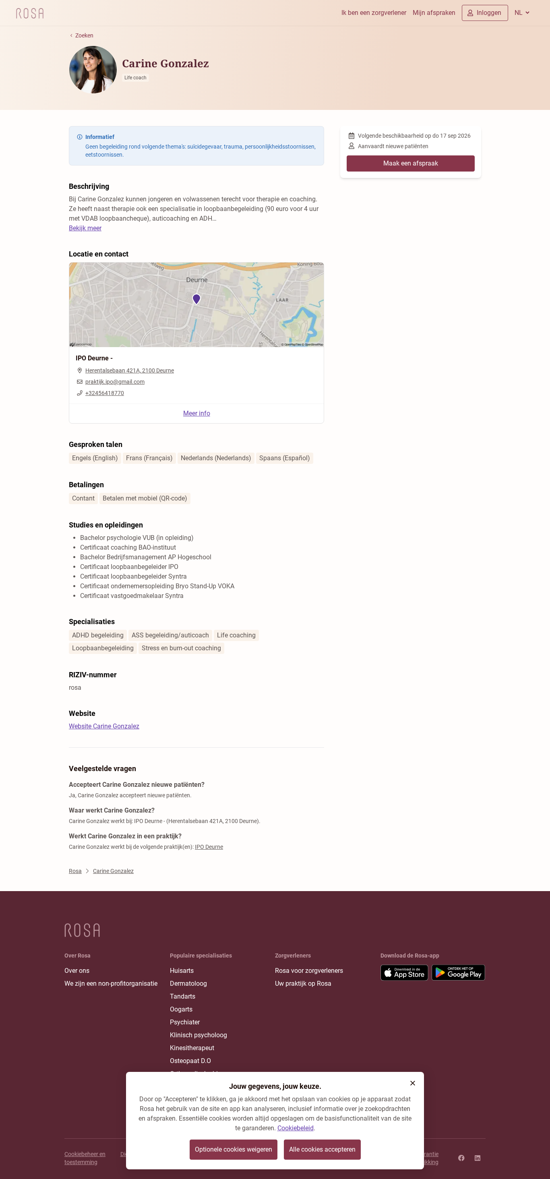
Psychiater (185, 1022)
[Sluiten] (413, 1083)
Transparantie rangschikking (420, 1158)
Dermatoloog (188, 983)
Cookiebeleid (295, 1128)
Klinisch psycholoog (198, 1035)
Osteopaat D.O (190, 1061)
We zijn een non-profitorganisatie (110, 983)
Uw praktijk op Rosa (303, 983)
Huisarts (182, 970)
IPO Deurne (209, 847)
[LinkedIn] (477, 1158)
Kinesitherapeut (192, 1048)
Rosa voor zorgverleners (309, 970)
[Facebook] (461, 1158)
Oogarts (181, 1009)
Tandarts (182, 996)
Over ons (76, 970)
